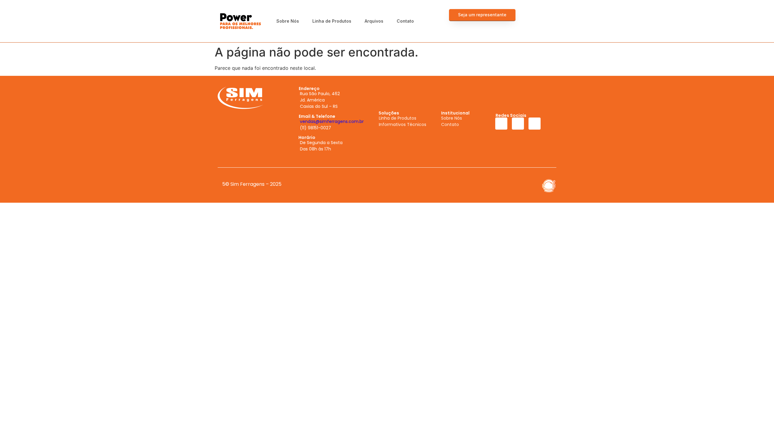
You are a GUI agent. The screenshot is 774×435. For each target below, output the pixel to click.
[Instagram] (548, 15)
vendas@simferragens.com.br (332, 121)
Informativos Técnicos (402, 124)
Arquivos (374, 21)
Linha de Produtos (331, 21)
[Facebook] (536, 15)
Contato (405, 21)
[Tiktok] (548, 27)
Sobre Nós (287, 21)
